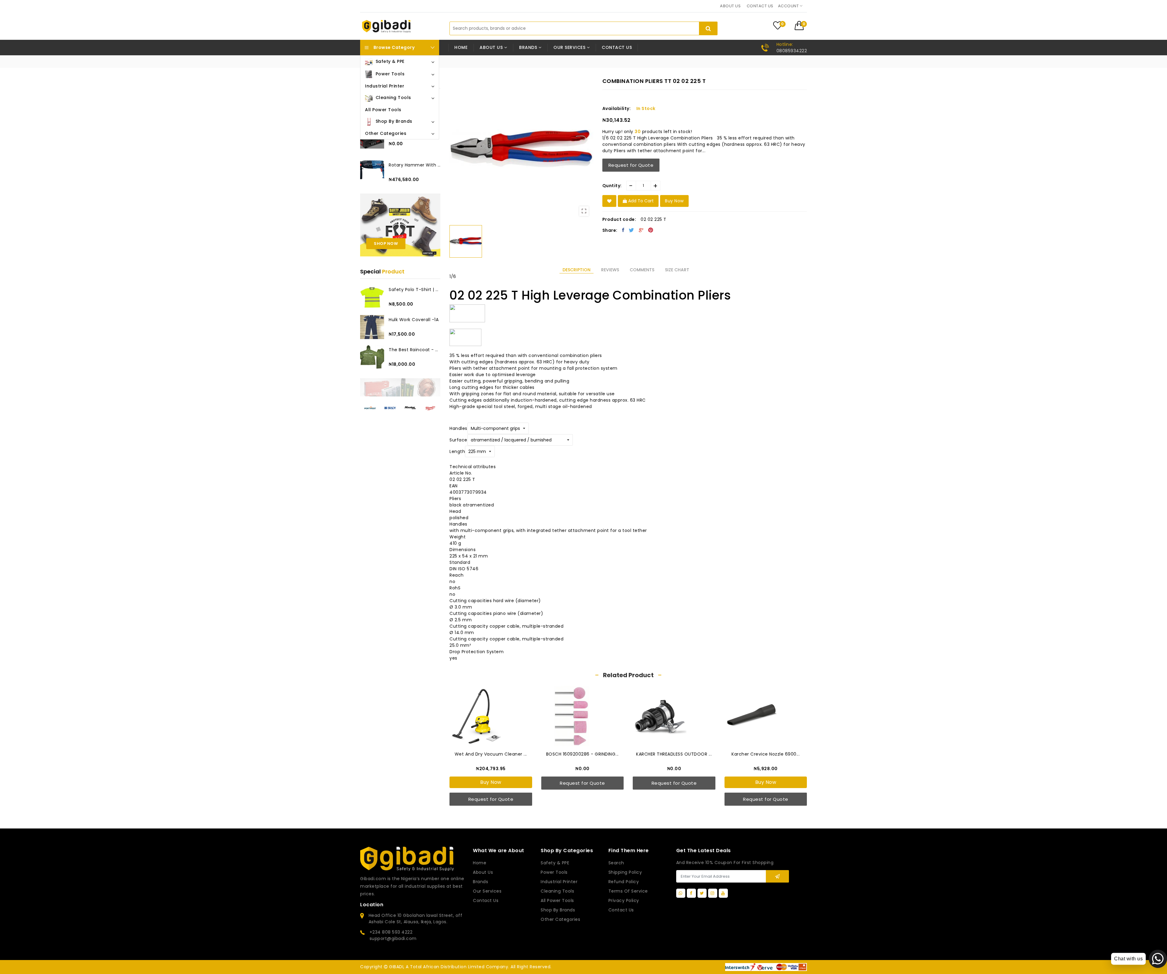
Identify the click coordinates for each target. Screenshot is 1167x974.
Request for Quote (631, 165)
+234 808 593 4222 (391, 932)
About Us (483, 872)
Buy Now (490, 782)
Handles (458, 428)
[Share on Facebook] (623, 230)
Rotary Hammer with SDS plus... (414, 165)
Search (616, 863)
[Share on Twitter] (631, 230)
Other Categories (560, 919)
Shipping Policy (625, 872)
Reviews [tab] (610, 270)
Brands (480, 882)
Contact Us (621, 910)
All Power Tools (557, 900)
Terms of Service (628, 891)
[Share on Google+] (641, 230)
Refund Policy (623, 882)
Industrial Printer (559, 882)
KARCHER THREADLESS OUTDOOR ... (674, 754)
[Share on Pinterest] (650, 230)
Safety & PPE (555, 863)
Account (789, 6)
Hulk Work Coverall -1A (414, 320)
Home (460, 47)
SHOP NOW (386, 243)
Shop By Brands (558, 910)
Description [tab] (576, 270)
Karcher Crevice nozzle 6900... (766, 754)
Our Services (487, 891)
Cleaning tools (557, 891)
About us (730, 6)
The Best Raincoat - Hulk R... (414, 350)
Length (457, 451)
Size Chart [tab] (677, 270)
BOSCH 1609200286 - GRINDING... (582, 754)
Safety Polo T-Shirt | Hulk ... (414, 289)
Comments (642, 270)
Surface (458, 440)
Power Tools (554, 872)
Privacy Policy (623, 900)
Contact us (760, 6)
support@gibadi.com (393, 938)
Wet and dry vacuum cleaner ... (491, 754)
